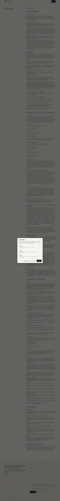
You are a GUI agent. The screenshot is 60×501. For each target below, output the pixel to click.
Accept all (39, 260)
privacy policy (32, 243)
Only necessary (25, 260)
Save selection (33, 260)
